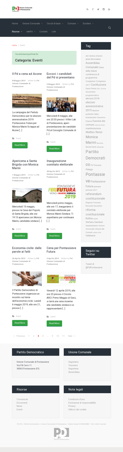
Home (14, 45)
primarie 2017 (91, 190)
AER (87, 56)
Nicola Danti (91, 147)
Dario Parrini (91, 88)
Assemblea (74, 372)
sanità (95, 219)
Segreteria (73, 368)
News (19, 406)
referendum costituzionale (95, 196)
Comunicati (22, 399)
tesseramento (92, 225)
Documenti (22, 402)
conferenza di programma (92, 76)
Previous (20, 336)
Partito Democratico (95, 158)
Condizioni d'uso (76, 399)
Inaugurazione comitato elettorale (60, 162)
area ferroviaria (93, 59)
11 (63, 336)
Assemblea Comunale (93, 65)
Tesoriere (73, 365)
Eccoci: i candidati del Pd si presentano (61, 75)
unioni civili (97, 232)
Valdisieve (90, 235)
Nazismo (100, 143)
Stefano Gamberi (94, 222)
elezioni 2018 (92, 98)
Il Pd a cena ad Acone (27, 74)
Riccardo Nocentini (94, 206)
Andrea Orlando (95, 56)
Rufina (89, 218)
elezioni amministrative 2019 (94, 106)
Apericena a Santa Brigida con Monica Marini (25, 164)
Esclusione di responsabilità (82, 402)
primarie (97, 186)
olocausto (100, 147)
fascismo (101, 117)
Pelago (89, 169)
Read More (20, 145)
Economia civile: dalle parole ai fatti (27, 249)
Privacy (71, 406)
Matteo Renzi (94, 132)
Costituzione (98, 84)
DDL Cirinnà (101, 89)
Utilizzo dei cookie (77, 409)
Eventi (18, 138)
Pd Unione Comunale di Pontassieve (25, 83)
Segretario (73, 362)
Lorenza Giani (100, 125)
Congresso (90, 81)
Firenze (89, 121)
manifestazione (93, 128)
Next (70, 336)
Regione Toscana (93, 203)
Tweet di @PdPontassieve (94, 266)
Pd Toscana (96, 165)
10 (57, 336)
